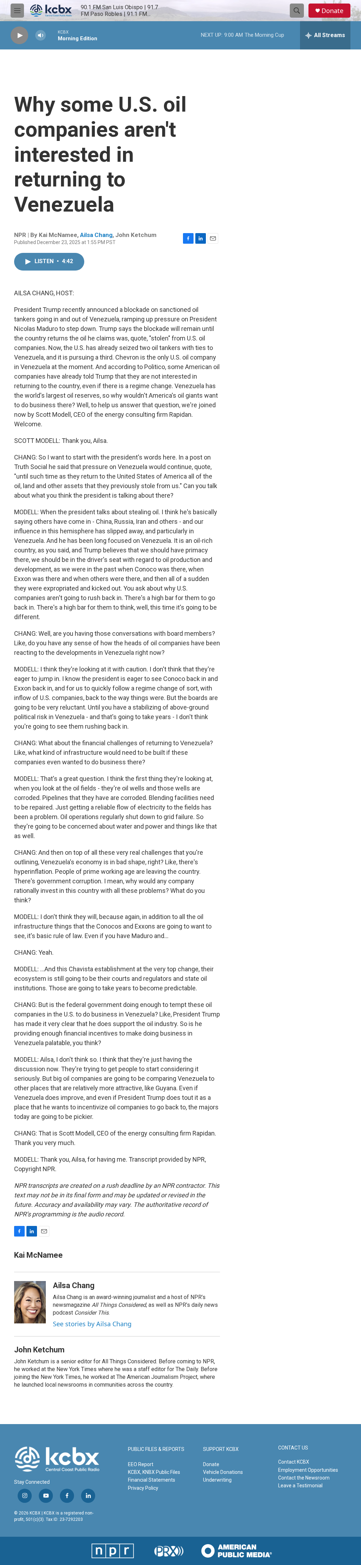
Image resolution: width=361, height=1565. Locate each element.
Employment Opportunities (308, 1470)
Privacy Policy (143, 1488)
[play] (19, 35)
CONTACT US (293, 1448)
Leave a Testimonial (300, 1485)
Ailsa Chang (96, 234)
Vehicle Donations (223, 1472)
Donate (332, 10)
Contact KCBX (293, 1462)
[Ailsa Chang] (30, 1302)
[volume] (41, 35)
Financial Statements (151, 1480)
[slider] (52, 35)
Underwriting (217, 1480)
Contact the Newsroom (304, 1478)
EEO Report (140, 1464)
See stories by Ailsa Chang (92, 1324)
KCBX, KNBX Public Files (154, 1472)
